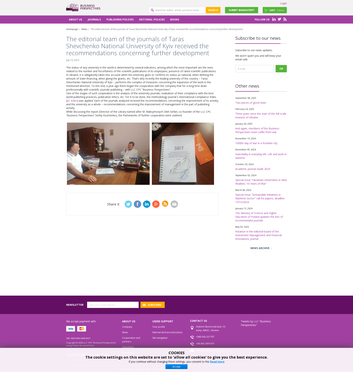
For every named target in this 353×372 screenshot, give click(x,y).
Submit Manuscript (241, 10)
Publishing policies (120, 19)
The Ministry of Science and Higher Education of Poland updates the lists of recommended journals (259, 216)
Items (276, 10)
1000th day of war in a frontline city (256, 143)
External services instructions (167, 332)
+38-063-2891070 (205, 343)
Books (174, 19)
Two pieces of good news (250, 102)
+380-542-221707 (205, 336)
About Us (75, 19)
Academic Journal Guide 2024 (252, 169)
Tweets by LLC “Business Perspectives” (256, 323)
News (125, 332)
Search (213, 10)
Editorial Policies (152, 19)
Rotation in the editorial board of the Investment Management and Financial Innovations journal (258, 235)
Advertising (128, 347)
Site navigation (159, 337)
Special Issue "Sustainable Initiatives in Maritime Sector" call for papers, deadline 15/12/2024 (260, 198)
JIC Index (72, 100)
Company (127, 326)
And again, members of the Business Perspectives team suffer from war (257, 130)
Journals (94, 19)
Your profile (158, 326)
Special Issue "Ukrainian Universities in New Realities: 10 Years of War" (261, 181)
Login (283, 3)
